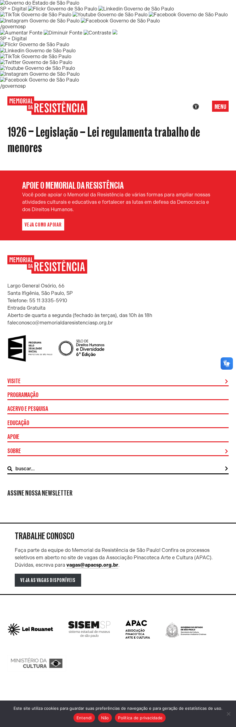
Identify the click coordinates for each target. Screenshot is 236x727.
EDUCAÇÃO (18, 423)
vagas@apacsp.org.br (92, 565)
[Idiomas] (204, 107)
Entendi (84, 717)
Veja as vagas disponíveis (48, 580)
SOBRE (14, 451)
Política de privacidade (140, 717)
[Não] (228, 714)
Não (105, 717)
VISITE (14, 381)
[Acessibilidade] (196, 107)
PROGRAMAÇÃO (22, 395)
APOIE (13, 437)
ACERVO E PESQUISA (27, 409)
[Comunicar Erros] (114, 33)
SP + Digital (13, 9)
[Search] (226, 469)
